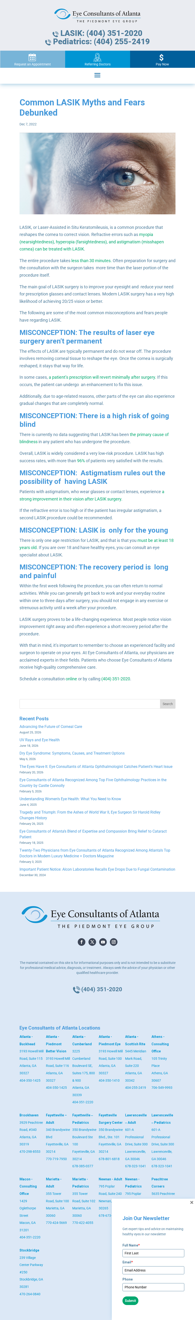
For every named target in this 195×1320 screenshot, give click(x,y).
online (71, 678)
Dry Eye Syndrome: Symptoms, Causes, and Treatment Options (72, 753)
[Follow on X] (92, 942)
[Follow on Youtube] (103, 942)
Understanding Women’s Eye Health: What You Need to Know (70, 799)
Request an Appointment (32, 64)
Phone (127, 1279)
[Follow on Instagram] (113, 942)
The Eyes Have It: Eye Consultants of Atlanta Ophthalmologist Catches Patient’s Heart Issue (96, 766)
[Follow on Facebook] (81, 942)
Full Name (131, 1245)
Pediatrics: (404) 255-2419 (101, 41)
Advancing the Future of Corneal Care (51, 726)
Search (168, 704)
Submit (130, 1301)
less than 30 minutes (91, 260)
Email (127, 1262)
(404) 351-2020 (115, 678)
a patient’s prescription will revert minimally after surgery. (102, 377)
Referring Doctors (98, 64)
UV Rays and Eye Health (40, 740)
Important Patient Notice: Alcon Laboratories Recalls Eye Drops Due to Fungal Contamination (97, 869)
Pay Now (162, 64)
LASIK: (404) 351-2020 (101, 33)
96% (81, 460)
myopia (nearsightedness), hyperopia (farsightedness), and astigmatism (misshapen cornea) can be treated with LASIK (92, 241)
